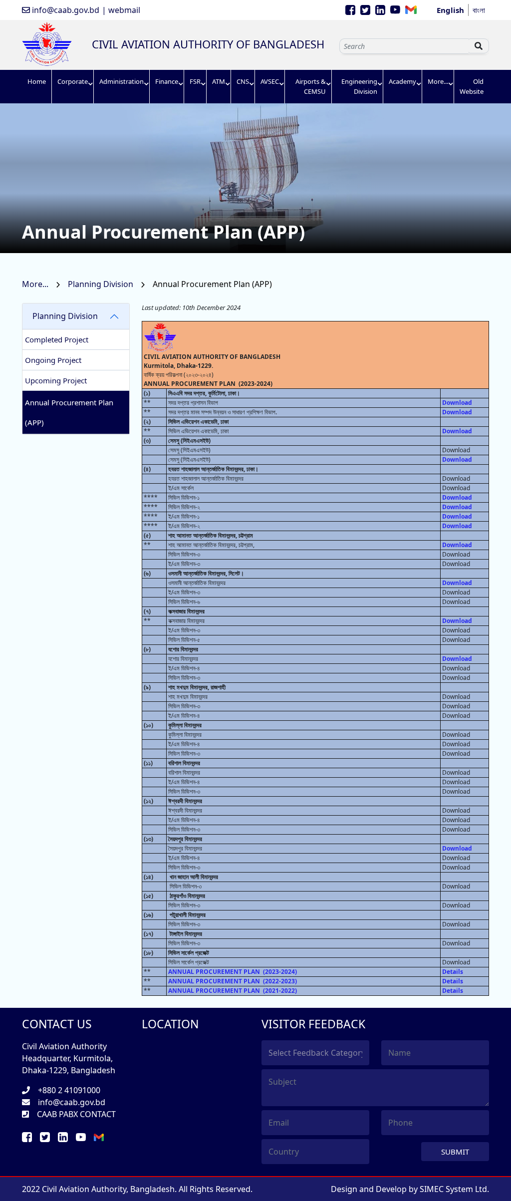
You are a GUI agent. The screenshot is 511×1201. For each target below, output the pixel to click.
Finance (166, 81)
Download (457, 402)
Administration (121, 81)
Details (452, 971)
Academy (402, 81)
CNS (243, 81)
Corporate (72, 81)
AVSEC (269, 81)
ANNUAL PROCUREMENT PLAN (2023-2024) (232, 971)
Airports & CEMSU (310, 86)
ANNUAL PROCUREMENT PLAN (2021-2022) (232, 990)
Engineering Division (359, 86)
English (450, 10)
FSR (195, 81)
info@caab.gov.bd (64, 9)
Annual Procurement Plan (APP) (69, 412)
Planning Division (101, 284)
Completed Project (56, 339)
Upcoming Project (56, 380)
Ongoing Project (53, 360)
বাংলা (479, 10)
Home (36, 81)
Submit (455, 1152)
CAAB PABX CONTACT (76, 1114)
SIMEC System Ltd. (454, 1189)
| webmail (121, 9)
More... (438, 81)
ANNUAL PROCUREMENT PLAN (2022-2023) (232, 981)
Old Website (472, 86)
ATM (218, 81)
